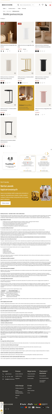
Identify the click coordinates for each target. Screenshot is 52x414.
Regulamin (17, 378)
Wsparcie (17, 395)
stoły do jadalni (47, 263)
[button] (18, 5)
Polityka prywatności (19, 388)
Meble (4, 11)
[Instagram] (6, 409)
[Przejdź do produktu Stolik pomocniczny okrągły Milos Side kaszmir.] (9, 33)
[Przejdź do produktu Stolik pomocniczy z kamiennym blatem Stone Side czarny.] (43, 64)
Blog (16, 397)
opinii (11, 167)
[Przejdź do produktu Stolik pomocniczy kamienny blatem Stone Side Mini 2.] (9, 128)
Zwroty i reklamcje (19, 373)
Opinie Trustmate (30, 390)
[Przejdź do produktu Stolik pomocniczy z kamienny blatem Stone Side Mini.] (9, 96)
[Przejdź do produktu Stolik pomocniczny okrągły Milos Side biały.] (26, 33)
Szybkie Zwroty (18, 376)
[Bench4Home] (8, 409)
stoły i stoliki (31, 265)
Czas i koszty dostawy (44, 378)
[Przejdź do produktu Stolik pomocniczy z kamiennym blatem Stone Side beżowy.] (9, 64)
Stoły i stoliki (9, 11)
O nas (28, 392)
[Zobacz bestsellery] (26, 98)
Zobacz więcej (5, 203)
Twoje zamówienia (31, 373)
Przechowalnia (30, 378)
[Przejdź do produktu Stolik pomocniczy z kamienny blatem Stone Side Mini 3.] (26, 64)
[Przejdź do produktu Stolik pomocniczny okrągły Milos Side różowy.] (43, 96)
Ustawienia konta (30, 376)
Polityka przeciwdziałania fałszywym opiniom (19, 392)
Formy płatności (42, 376)
